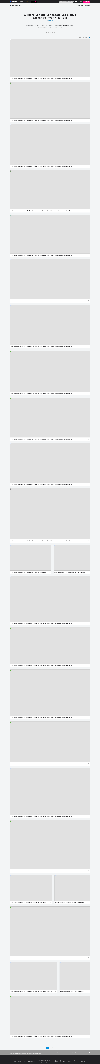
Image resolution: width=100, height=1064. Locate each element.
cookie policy (38, 1053)
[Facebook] (78, 1061)
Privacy (19, 1061)
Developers (43, 1056)
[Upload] (76, 2)
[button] (79, 5)
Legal (15, 1061)
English (83, 1056)
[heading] (13, 1)
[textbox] (67, 2)
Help (67, 1056)
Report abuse (75, 1056)
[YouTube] (82, 1061)
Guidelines (59, 1056)
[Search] (60, 2)
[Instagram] (85, 1061)
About (15, 1056)
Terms (24, 1061)
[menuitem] (33, 1)
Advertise (35, 1056)
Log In (80, 1)
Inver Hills (50, 20)
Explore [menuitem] (21, 1)
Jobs (22, 1056)
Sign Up (87, 1)
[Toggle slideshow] (80, 37)
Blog (28, 1056)
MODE (26, 1)
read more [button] (50, 29)
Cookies (51, 1056)
